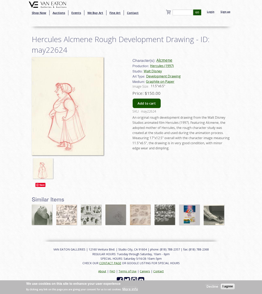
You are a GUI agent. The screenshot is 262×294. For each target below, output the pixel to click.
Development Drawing (163, 76)
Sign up (225, 11)
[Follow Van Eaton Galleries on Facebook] (120, 280)
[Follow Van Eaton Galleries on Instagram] (134, 280)
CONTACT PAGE (110, 263)
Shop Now (39, 13)
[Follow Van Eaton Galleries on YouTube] (141, 280)
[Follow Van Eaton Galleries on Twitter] (127, 280)
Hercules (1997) (162, 66)
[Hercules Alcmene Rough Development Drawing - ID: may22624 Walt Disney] (68, 106)
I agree (227, 286)
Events (76, 13)
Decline (212, 286)
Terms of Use (128, 271)
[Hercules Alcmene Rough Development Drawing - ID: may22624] (44, 166)
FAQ (112, 271)
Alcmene (164, 60)
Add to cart (147, 103)
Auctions (59, 13)
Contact (133, 13)
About (102, 271)
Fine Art (115, 13)
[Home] (48, 4)
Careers (145, 271)
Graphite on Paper (160, 81)
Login (210, 11)
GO (197, 12)
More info (130, 289)
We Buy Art (95, 13)
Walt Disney (153, 71)
